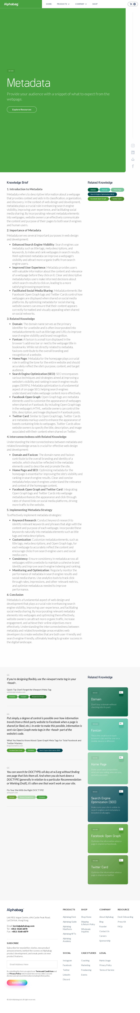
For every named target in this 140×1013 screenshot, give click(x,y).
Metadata (12, 696)
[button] (63, 4)
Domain (93, 190)
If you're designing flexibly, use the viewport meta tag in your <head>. (41, 680)
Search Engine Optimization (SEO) (102, 194)
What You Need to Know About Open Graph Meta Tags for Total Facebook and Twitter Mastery (44, 742)
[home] (11, 4)
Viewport (23, 696)
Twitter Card (116, 199)
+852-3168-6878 (19, 928)
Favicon (104, 190)
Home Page (117, 190)
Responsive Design (38, 696)
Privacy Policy (15, 974)
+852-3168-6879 (20, 931)
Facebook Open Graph (98, 199)
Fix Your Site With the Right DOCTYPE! (25, 790)
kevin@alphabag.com (23, 926)
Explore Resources (21, 109)
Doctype (11, 797)
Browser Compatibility (26, 797)
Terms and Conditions (45, 971)
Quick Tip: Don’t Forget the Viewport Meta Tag (29, 689)
